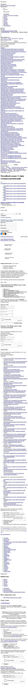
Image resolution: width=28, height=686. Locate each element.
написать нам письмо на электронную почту (13, 641)
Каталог (5, 579)
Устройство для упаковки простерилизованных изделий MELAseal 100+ (15, 386)
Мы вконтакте (6, 597)
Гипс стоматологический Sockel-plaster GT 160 (14, 487)
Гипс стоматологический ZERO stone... (13, 505)
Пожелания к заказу (8, 520)
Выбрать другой (5, 5)
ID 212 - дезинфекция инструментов (12, 442)
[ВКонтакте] (1, 234)
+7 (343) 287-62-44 (5, 32)
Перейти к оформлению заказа (8, 667)
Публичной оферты (7, 528)
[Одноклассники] (3, 234)
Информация (4, 6)
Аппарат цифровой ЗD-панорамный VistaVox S (15, 450)
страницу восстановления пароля (9, 627)
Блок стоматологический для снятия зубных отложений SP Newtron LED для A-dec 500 (14, 436)
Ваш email (5, 515)
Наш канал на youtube (16, 597)
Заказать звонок (23, 32)
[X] (5, 234)
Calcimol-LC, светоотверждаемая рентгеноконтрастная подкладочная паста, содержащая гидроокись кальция (13, 371)
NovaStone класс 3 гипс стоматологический (14, 431)
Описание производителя (7, 236)
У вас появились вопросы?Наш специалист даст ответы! (8, 239)
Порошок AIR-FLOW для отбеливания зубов (14, 409)
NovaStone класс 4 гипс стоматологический (14, 392)
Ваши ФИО (6, 512)
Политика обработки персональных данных (14, 592)
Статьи (5, 583)
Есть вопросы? (7, 589)
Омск (6, 9)
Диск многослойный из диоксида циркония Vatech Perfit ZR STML (14, 456)
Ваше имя (5, 655)
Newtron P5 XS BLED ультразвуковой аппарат (14, 358)
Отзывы (5, 584)
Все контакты (14, 32)
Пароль (5, 631)
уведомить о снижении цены (6, 217)
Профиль (3, 28)
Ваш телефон (7, 514)
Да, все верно (12, 5)
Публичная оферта (8, 590)
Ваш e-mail (6, 629)
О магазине (6, 588)
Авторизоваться (7, 632)
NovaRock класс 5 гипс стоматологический (14, 446)
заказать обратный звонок (10, 640)
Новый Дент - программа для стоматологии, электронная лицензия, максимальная (14, 397)
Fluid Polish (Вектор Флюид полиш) (12, 413)
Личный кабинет (5, 166)
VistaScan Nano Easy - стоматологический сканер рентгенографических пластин (15, 403)
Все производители (5, 534)
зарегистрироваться (16, 635)
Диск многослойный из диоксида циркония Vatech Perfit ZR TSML (14, 425)
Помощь (5, 585)
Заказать (6, 664)
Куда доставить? (7, 517)
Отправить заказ (7, 521)
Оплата (5, 580)
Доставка (5, 582)
